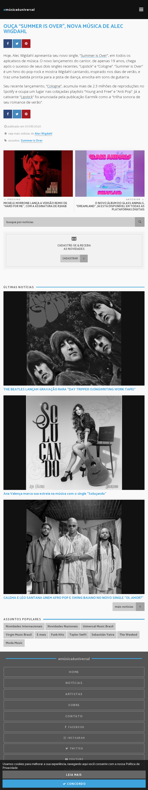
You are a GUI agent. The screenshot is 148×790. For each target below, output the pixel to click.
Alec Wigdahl (43, 133)
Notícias (74, 683)
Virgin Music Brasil (19, 634)
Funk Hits (57, 634)
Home (74, 672)
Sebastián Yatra (103, 634)
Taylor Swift (78, 634)
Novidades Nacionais (63, 626)
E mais (41, 634)
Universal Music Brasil (98, 626)
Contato (74, 716)
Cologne (54, 86)
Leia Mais (74, 774)
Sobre (74, 705)
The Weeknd (128, 634)
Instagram (76, 738)
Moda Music (14, 643)
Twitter (76, 748)
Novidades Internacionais (24, 626)
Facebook (75, 727)
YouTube (75, 759)
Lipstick (27, 96)
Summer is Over (94, 55)
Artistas (74, 694)
